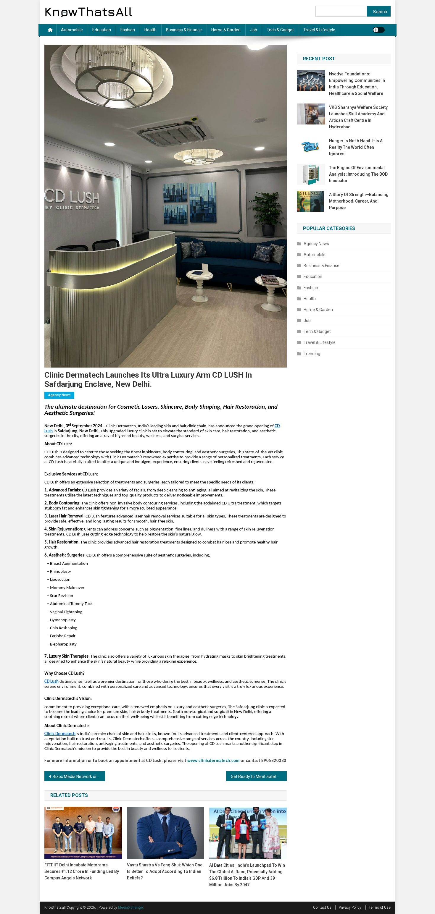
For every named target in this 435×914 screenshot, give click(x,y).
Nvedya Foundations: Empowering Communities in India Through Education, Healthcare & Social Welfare (357, 84)
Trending (312, 353)
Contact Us (322, 907)
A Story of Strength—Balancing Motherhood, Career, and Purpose (359, 201)
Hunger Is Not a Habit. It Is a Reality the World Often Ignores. (356, 147)
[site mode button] (379, 30)
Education (101, 29)
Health (150, 29)
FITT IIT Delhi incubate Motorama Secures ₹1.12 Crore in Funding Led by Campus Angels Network (81, 871)
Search (380, 11)
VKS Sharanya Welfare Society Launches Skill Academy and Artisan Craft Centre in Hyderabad (358, 117)
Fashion (127, 29)
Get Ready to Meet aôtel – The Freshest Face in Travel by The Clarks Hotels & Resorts (259, 776)
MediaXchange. (131, 907)
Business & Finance (184, 29)
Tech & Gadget (280, 29)
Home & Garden (226, 29)
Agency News (59, 395)
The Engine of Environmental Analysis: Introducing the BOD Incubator (358, 174)
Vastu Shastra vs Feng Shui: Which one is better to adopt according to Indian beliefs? (164, 871)
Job (253, 29)
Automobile (72, 29)
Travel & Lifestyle (319, 29)
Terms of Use (380, 907)
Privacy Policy (350, 907)
